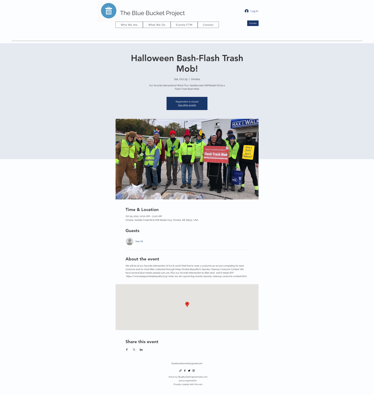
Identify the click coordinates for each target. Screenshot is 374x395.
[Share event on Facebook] (126, 349)
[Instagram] (193, 370)
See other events (187, 105)
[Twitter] (189, 370)
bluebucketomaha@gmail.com (187, 363)
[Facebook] (184, 370)
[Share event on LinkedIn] (141, 349)
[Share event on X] (134, 349)
